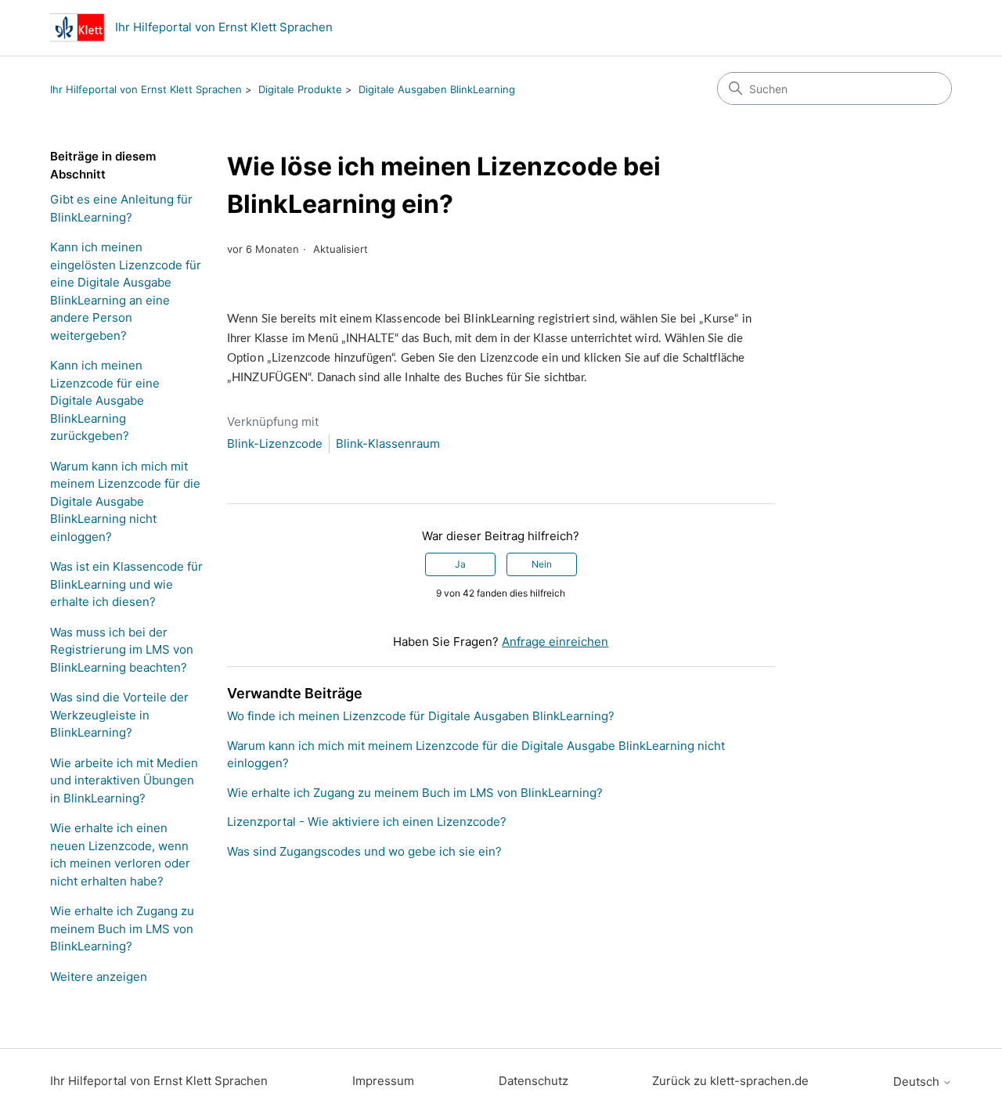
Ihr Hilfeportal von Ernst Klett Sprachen (146, 89)
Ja (460, 564)
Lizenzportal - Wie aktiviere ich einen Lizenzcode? (366, 821)
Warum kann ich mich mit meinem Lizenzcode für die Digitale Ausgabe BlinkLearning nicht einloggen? (125, 501)
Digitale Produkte (300, 89)
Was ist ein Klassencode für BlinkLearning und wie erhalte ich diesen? (126, 584)
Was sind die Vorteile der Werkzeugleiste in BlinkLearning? (119, 715)
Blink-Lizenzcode (275, 443)
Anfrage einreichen (555, 641)
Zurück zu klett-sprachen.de (730, 1080)
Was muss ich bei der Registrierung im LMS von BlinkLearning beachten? (121, 650)
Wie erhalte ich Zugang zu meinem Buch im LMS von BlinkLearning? (122, 928)
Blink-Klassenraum (388, 443)
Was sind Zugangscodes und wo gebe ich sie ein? (364, 851)
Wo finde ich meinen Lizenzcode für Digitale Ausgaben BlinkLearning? (421, 715)
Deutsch (918, 1081)
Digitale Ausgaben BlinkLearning (437, 89)
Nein (542, 564)
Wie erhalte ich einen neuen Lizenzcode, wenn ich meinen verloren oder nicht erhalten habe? (120, 854)
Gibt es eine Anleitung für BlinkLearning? (121, 208)
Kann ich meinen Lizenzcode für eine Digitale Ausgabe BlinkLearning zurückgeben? (105, 400)
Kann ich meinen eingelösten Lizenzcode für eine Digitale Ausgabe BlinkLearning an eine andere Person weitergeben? (125, 291)
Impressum (383, 1080)
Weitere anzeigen (98, 976)
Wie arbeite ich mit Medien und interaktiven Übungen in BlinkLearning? (124, 780)
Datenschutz (533, 1080)
